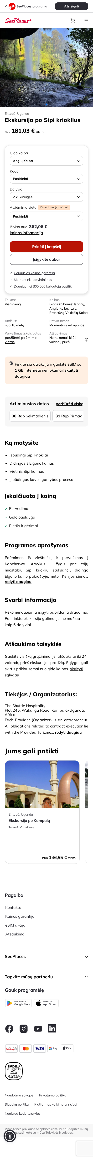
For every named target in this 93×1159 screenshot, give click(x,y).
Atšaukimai (15, 934)
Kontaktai (13, 907)
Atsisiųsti (71, 6)
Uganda (23, 113)
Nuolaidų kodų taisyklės (23, 1113)
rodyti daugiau (18, 581)
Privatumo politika (52, 1095)
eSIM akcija (15, 925)
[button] (46, 957)
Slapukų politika (17, 1104)
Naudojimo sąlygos (19, 1095)
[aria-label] (18, 19)
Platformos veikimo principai (55, 1104)
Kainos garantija (20, 916)
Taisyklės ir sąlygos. (59, 1132)
